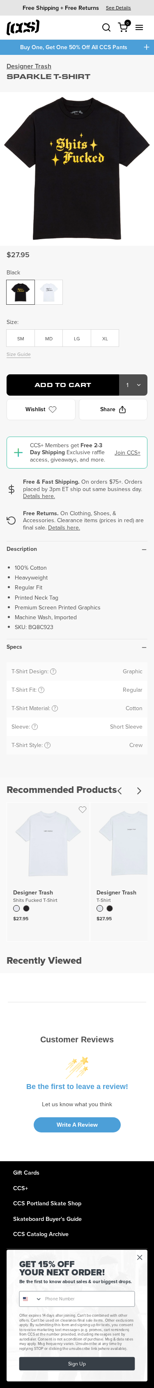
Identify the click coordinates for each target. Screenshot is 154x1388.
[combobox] (30, 1298)
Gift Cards (26, 1172)
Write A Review (77, 1124)
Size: (12, 322)
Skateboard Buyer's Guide (47, 1218)
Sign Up (76, 1363)
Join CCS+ (127, 452)
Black (13, 272)
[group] (77, 7)
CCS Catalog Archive (41, 1234)
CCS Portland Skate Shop (47, 1203)
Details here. (39, 496)
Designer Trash (29, 66)
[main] (77, 608)
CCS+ (20, 1188)
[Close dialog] (139, 1257)
